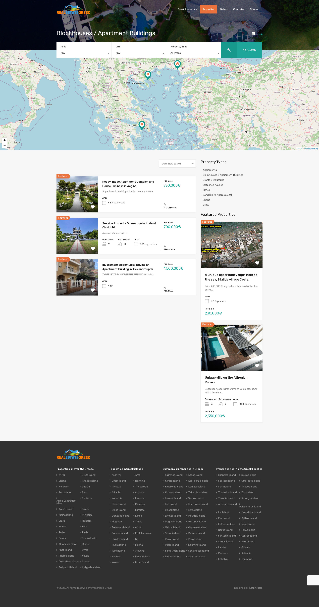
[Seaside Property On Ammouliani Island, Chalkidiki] (147, 75)
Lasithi (86, 486)
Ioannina (140, 481)
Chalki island (119, 481)
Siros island (247, 541)
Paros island (248, 530)
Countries (238, 9)
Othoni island (172, 533)
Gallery (224, 9)
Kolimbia (223, 559)
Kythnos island (226, 524)
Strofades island (250, 481)
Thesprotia (141, 486)
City (118, 46)
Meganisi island (173, 521)
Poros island (195, 539)
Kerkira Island (172, 481)
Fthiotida (87, 515)
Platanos (223, 553)
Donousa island (120, 516)
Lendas (222, 547)
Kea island (224, 518)
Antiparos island (227, 504)
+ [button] (4, 140)
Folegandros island (250, 506)
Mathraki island (196, 516)
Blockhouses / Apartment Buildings (223, 174)
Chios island (119, 504)
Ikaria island (118, 551)
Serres (62, 538)
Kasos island (195, 475)
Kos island (171, 504)
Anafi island (65, 550)
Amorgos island (250, 498)
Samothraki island (175, 551)
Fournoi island (120, 533)
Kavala (85, 556)
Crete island (89, 475)
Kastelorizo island (198, 481)
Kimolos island (173, 492)
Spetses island (226, 481)
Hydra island (119, 545)
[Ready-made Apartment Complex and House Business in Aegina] (141, 125)
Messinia (140, 504)
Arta (137, 475)
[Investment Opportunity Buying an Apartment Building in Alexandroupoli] (177, 65)
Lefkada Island (196, 486)
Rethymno (65, 492)
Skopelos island (227, 475)
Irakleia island (142, 556)
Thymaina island (227, 492)
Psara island (172, 545)
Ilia (136, 539)
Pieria (85, 532)
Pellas (62, 532)
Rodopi (86, 561)
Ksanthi (116, 475)
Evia (84, 492)
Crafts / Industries (213, 179)
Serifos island (249, 536)
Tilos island (247, 492)
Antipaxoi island (68, 567)
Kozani (115, 562)
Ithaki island (142, 562)
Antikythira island (69, 561)
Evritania (87, 498)
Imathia (63, 526)
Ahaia (138, 527)
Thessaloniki (89, 538)
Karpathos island (251, 512)
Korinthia (117, 498)
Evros (85, 550)
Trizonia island (226, 498)
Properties (208, 9)
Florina (139, 545)
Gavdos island (120, 539)
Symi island (224, 486)
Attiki (62, 475)
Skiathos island (197, 556)
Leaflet (299, 148)
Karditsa (140, 510)
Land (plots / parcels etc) (217, 194)
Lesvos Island (173, 498)
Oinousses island (197, 527)
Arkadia (116, 492)
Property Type (178, 46)
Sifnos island (225, 541)
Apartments (210, 169)
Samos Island (196, 498)
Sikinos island (172, 556)
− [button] (4, 145)
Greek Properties (187, 9)
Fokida (85, 509)
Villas (206, 204)
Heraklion (64, 486)
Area (63, 46)
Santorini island (227, 536)
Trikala (138, 521)
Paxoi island (172, 539)
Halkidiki (86, 521)
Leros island (195, 510)
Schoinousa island (198, 551)
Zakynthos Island (198, 492)
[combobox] (83, 54)
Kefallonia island (174, 486)
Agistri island (66, 509)
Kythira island (249, 518)
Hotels (207, 189)
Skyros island (248, 475)
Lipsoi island (172, 510)
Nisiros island (172, 527)
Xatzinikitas (256, 587)
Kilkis (84, 526)
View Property (77, 205)
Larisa (138, 516)
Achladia (246, 553)
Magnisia (117, 521)
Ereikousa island (121, 527)
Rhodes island (90, 481)
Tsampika (246, 559)
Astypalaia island (91, 567)
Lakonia (139, 498)
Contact (255, 9)
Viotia (62, 521)
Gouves (245, 547)
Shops (206, 199)
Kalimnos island (174, 475)
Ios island (223, 512)
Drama (85, 544)
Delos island (119, 510)
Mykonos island (197, 521)
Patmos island (196, 533)
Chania (62, 481)
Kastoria (116, 556)
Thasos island (249, 486)
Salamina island (197, 545)
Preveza (116, 486)
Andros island (66, 556)
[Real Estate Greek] (73, 12)
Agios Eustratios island (66, 502)
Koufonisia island (198, 504)
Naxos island (225, 530)
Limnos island (173, 516)
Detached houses (213, 184)
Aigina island (66, 515)
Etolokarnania (143, 533)
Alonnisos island (68, 544)
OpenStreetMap (311, 148)
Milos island (248, 524)
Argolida (139, 492)
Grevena (139, 551)
